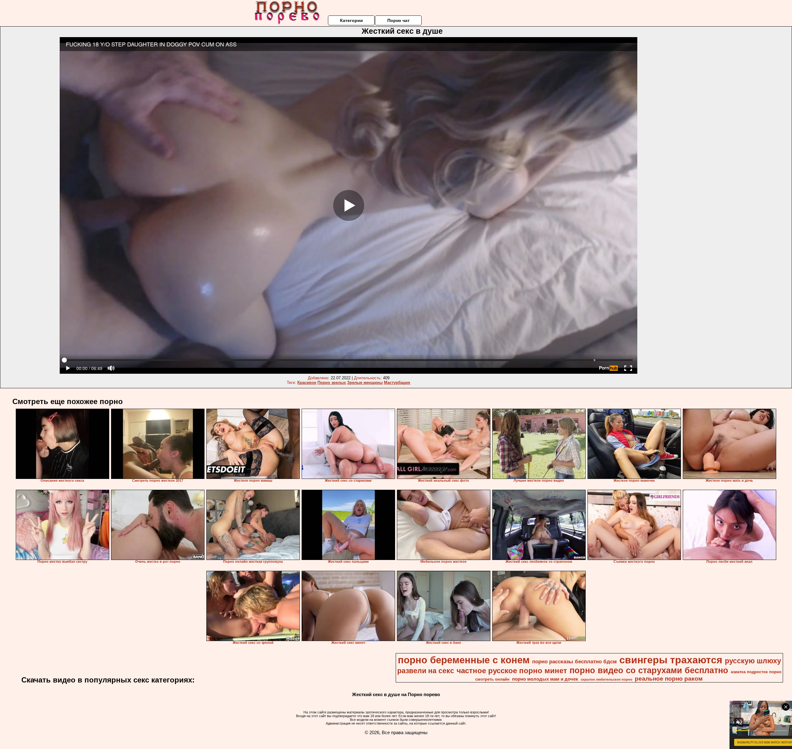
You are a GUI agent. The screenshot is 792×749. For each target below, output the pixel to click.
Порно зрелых (331, 382)
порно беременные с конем (464, 660)
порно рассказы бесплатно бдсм (574, 661)
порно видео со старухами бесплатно (649, 670)
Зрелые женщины (365, 382)
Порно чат (398, 20)
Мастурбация (397, 382)
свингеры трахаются (670, 659)
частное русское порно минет (512, 670)
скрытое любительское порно (606, 679)
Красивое (306, 382)
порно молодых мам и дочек (545, 679)
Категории (351, 20)
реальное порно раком (669, 678)
